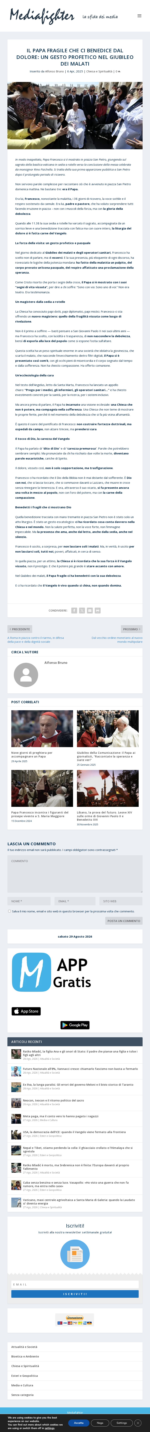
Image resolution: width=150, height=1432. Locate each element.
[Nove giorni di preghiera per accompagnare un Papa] (42, 728)
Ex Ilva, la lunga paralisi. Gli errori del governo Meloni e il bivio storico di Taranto (78, 1084)
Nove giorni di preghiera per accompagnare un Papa (31, 754)
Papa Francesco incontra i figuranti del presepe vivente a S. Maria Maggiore (40, 814)
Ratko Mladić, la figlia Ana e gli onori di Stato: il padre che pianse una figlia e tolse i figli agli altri (80, 1053)
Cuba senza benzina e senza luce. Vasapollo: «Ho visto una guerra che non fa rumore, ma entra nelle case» (76, 1184)
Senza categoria (22, 1395)
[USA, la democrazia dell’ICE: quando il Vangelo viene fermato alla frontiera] (16, 1135)
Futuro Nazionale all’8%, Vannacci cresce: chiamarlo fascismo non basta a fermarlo (80, 1069)
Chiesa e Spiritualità (99, 71)
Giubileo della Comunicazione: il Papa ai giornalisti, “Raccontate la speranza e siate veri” (106, 756)
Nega (100, 1423)
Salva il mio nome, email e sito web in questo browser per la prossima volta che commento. (73, 911)
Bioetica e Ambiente (25, 1356)
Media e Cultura (48, 1120)
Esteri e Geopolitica (51, 1136)
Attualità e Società (50, 1058)
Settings (122, 1423)
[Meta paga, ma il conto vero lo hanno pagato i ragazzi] (16, 1119)
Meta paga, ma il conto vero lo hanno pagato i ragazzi (60, 1116)
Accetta (79, 1423)
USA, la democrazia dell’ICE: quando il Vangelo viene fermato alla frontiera (74, 1132)
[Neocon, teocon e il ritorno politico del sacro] (16, 1103)
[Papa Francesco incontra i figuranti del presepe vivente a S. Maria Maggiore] (42, 788)
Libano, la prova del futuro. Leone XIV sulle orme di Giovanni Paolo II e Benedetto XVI (104, 816)
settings (49, 1428)
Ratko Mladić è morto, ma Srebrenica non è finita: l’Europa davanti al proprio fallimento (76, 1167)
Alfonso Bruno (54, 71)
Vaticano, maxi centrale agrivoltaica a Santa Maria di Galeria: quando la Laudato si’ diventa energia (79, 1201)
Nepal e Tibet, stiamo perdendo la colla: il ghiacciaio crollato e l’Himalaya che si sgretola (78, 1149)
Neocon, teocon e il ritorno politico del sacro (53, 1100)
